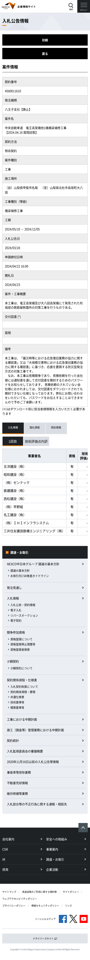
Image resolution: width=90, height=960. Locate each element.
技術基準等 (17, 702)
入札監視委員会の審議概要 (25, 751)
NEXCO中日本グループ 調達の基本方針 (33, 564)
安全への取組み (56, 839)
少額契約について (21, 668)
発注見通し (14, 587)
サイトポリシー (71, 891)
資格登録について (21, 639)
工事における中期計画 (22, 719)
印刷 (45, 40)
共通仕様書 (17, 697)
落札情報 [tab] (35, 427)
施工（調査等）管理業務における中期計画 (35, 730)
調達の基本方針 (20, 571)
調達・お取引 (19, 552)
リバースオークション (24, 615)
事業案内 (52, 849)
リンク (68, 905)
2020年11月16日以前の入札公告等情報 (33, 761)
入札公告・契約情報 (22, 605)
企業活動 (52, 869)
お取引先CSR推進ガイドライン (29, 576)
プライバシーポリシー (13, 905)
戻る (45, 53)
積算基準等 (17, 708)
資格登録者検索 (20, 650)
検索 (71, 9)
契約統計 (13, 740)
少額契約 (13, 661)
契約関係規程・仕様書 (22, 680)
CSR (5, 849)
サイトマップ (9, 891)
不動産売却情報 (17, 783)
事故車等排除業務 (19, 772)
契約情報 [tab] (56, 427)
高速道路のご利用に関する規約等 (39, 891)
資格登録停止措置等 (22, 644)
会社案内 (8, 839)
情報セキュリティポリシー (45, 905)
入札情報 (13, 598)
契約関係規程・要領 (22, 692)
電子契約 (15, 621)
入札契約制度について (24, 687)
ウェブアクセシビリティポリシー (19, 898)
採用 (5, 869)
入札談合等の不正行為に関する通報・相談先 (37, 804)
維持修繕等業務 (17, 793)
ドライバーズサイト (43, 938)
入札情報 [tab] (13, 427)
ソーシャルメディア (45, 919)
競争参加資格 (16, 632)
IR (3, 859)
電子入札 (15, 610)
